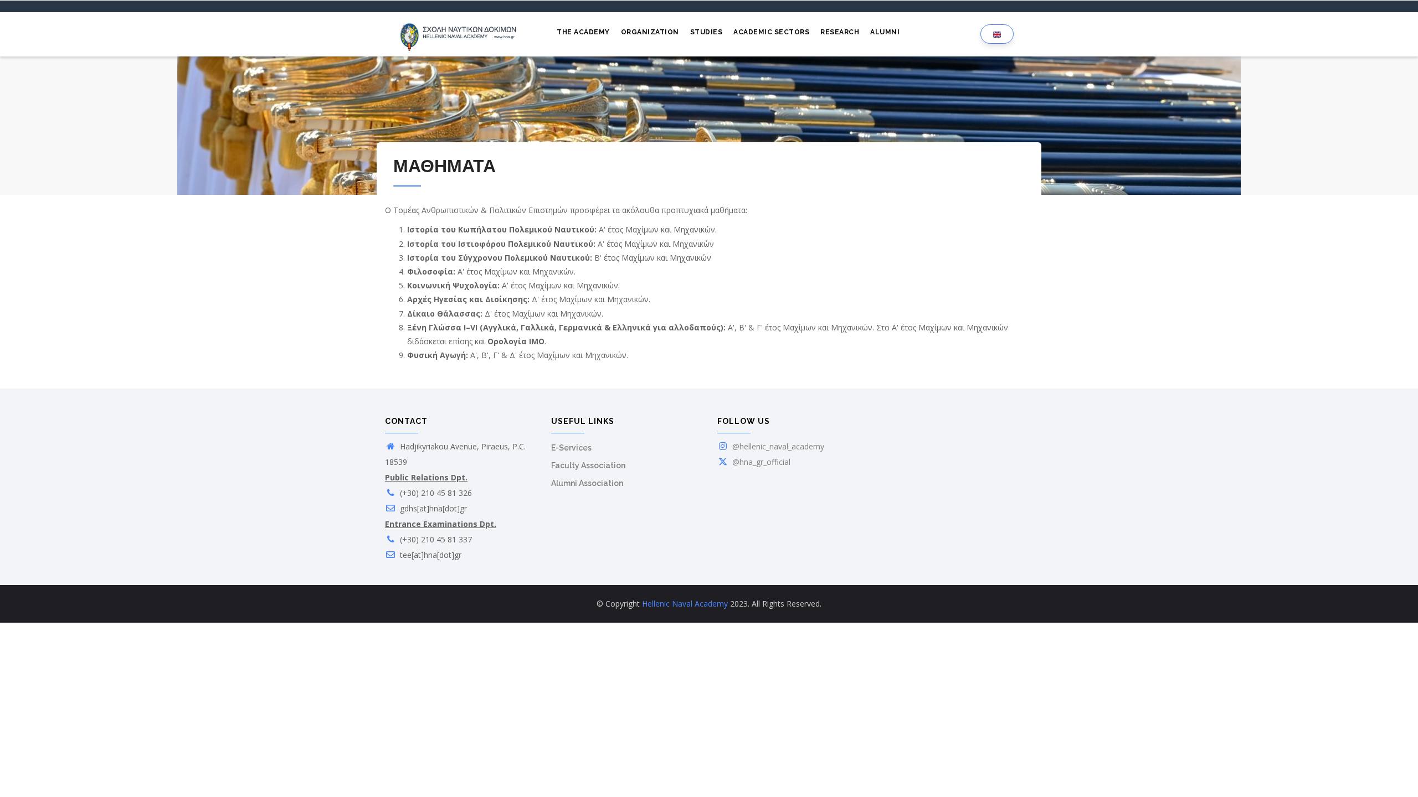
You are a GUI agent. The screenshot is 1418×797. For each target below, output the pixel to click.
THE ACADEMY (583, 32)
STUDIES (706, 32)
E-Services (571, 447)
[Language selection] (997, 34)
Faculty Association (588, 465)
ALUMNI (885, 32)
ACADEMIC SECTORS (771, 32)
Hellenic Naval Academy (685, 603)
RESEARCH (839, 32)
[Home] (460, 34)
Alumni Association (587, 483)
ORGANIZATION (650, 32)
